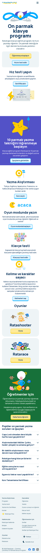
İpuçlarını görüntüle (20, 160)
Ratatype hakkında (8, 522)
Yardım (24, 504)
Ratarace (5, 541)
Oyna (20, 331)
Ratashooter (6, 538)
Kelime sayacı (26, 513)
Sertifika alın (20, 83)
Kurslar (4, 510)
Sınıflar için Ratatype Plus (30, 530)
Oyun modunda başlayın (20, 226)
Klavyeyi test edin (20, 257)
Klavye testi (26, 510)
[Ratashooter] (20, 323)
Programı (5, 501)
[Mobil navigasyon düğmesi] (37, 2)
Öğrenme (25, 501)
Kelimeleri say (20, 298)
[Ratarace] (20, 352)
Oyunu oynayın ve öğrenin (30, 507)
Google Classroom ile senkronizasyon (29, 526)
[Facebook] (29, 549)
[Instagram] (37, 549)
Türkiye (28, 537)
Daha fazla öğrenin (20, 417)
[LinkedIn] (33, 549)
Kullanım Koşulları (7, 529)
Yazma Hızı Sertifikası (9, 507)
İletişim (4, 525)
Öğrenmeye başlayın (20, 55)
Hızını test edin (20, 62)
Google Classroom (25, 410)
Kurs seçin (20, 196)
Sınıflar (24, 522)
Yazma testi (6, 504)
